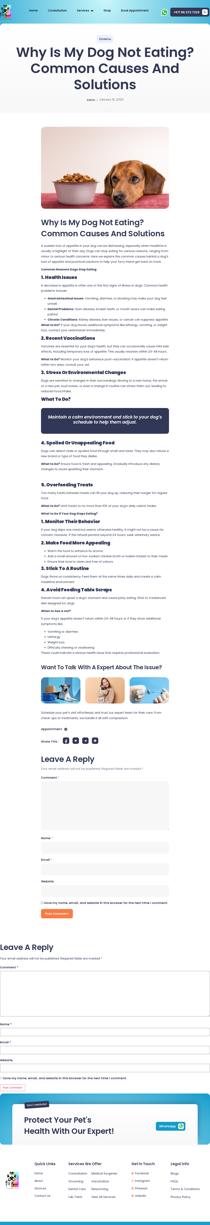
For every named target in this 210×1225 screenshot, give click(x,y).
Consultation (57, 10)
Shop (107, 10)
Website (47, 881)
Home (33, 10)
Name (47, 838)
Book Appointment (135, 10)
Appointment (51, 729)
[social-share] (66, 740)
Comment (50, 778)
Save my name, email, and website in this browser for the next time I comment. (106, 903)
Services (83, 10)
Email (46, 860)
